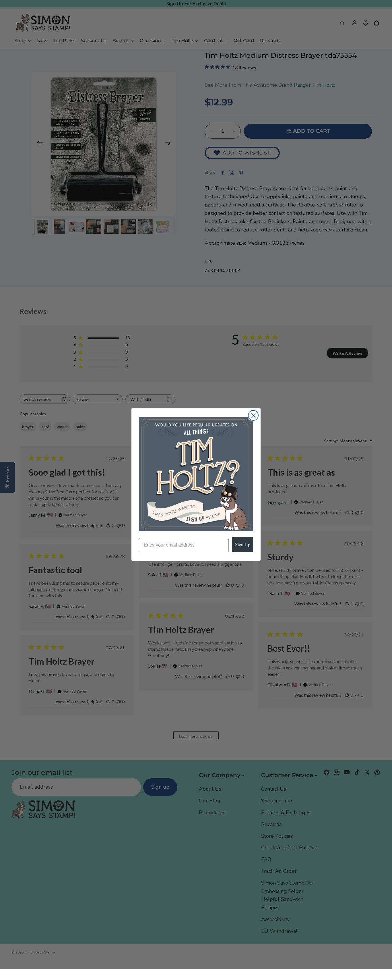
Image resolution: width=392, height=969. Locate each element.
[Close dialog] (253, 415)
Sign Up (242, 544)
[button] (196, 474)
